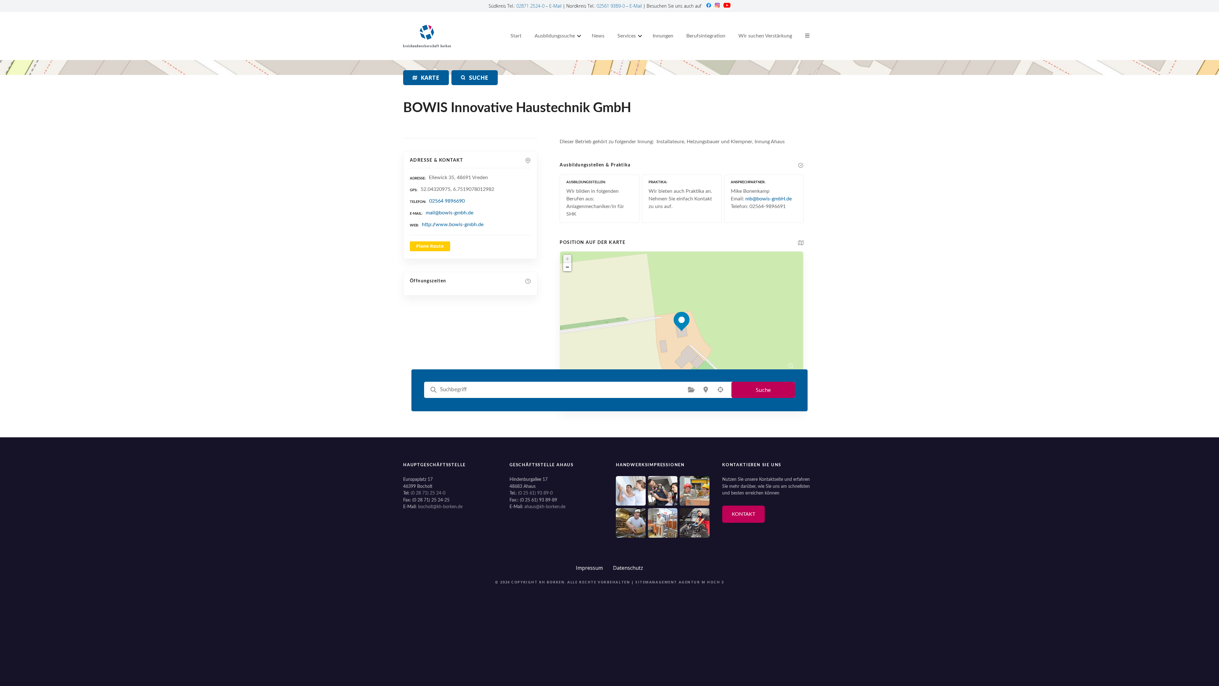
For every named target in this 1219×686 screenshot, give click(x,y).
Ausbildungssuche (555, 35)
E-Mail (555, 6)
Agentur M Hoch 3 (701, 582)
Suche (763, 389)
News (598, 35)
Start (516, 35)
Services (626, 35)
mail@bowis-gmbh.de (449, 212)
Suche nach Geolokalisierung (720, 389)
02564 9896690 (447, 201)
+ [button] (567, 258)
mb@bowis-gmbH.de (768, 198)
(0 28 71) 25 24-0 (428, 493)
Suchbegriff (433, 389)
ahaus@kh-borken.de (544, 506)
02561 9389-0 (610, 6)
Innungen (663, 35)
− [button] (567, 267)
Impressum (589, 567)
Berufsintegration (705, 35)
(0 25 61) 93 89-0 (535, 493)
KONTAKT (743, 514)
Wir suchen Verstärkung (765, 35)
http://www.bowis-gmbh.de (452, 224)
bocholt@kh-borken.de (440, 506)
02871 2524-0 (530, 6)
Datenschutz (628, 567)
